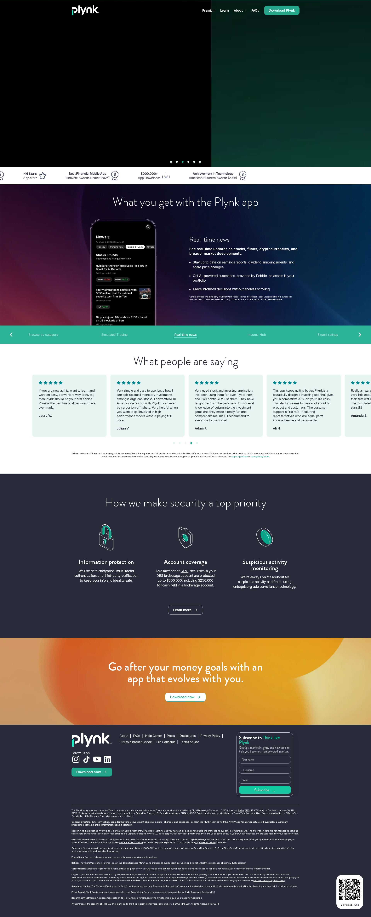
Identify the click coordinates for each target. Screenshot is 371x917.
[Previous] (11, 334)
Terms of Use (189, 742)
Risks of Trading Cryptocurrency (269, 880)
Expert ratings (327, 335)
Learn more (182, 610)
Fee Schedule (165, 742)
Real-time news (185, 335)
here (154, 857)
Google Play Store (260, 456)
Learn (224, 10)
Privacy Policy (210, 736)
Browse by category (43, 335)
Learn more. (113, 851)
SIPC (184, 571)
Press (171, 736)
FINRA (241, 810)
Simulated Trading (114, 335)
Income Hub (257, 335)
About (238, 10)
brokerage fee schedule (131, 842)
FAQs (255, 10)
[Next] (359, 334)
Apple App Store (239, 456)
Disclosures (188, 736)
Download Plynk (282, 10)
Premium (208, 10)
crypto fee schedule (205, 842)
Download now (182, 697)
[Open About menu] (246, 10)
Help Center (153, 736)
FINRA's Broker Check (135, 742)
